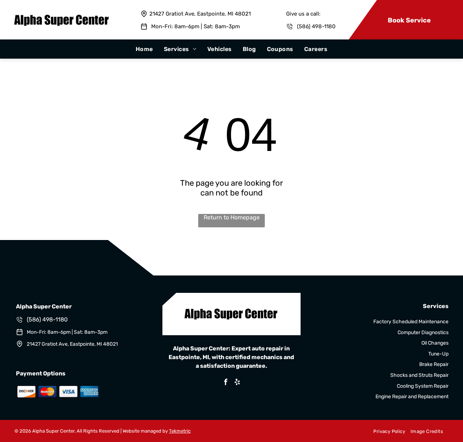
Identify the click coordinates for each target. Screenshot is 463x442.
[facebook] (226, 383)
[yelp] (237, 383)
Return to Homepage (232, 217)
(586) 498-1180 (47, 319)
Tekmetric (180, 431)
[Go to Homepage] (62, 15)
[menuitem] (144, 49)
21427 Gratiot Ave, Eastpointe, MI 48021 (200, 13)
